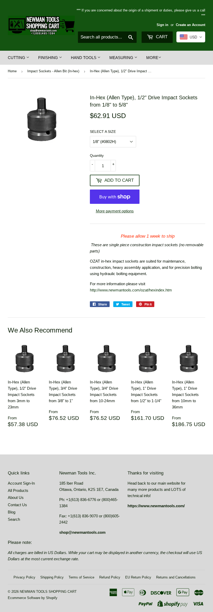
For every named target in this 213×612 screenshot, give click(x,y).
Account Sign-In (21, 483)
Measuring (121, 57)
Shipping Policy (52, 577)
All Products (18, 490)
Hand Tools (84, 57)
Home (12, 71)
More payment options (115, 211)
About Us (16, 497)
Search (14, 519)
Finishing (48, 57)
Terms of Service (81, 577)
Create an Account (190, 25)
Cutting (17, 57)
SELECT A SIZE (103, 131)
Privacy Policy (24, 577)
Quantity (97, 155)
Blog (11, 512)
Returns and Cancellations (176, 577)
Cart (161, 36)
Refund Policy (109, 577)
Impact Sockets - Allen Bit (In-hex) (53, 71)
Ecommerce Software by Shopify (32, 598)
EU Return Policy (138, 577)
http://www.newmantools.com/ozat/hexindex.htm (131, 290)
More (152, 57)
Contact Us (17, 505)
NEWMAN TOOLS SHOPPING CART (48, 592)
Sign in (162, 25)
